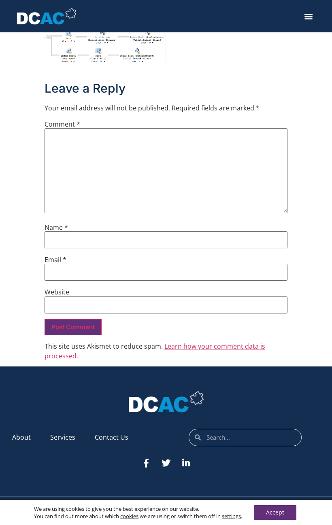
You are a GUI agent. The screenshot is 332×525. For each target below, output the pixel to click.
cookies (129, 516)
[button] (308, 16)
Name (56, 227)
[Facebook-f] (146, 463)
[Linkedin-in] (186, 463)
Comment (62, 124)
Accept (275, 512)
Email (55, 259)
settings (231, 516)
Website (57, 292)
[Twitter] (166, 463)
